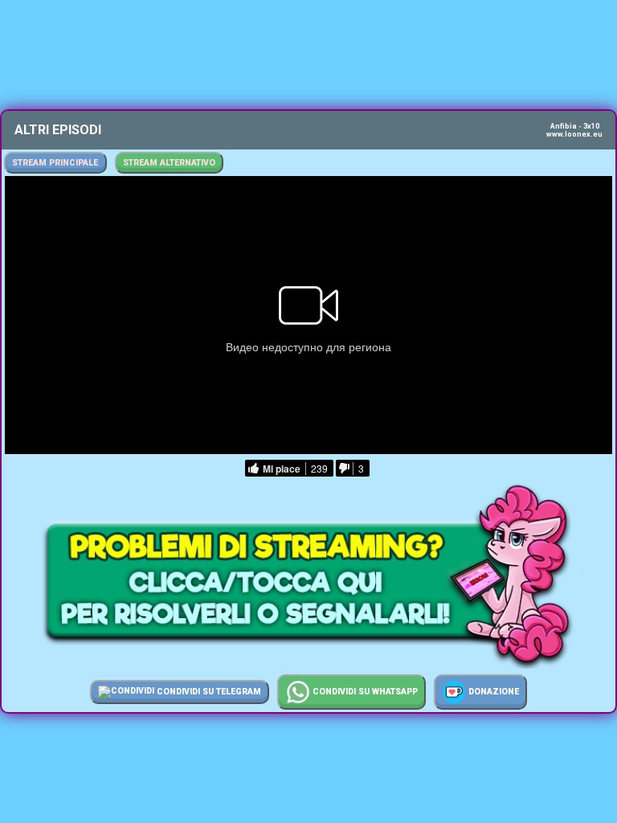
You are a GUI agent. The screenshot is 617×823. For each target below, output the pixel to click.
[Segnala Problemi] (308, 664)
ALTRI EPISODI (57, 129)
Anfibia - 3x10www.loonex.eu (574, 130)
